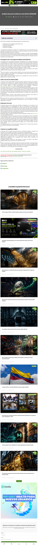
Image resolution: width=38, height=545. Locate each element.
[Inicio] (4, 543)
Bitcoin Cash (8, 151)
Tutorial (3, 28)
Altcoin (2, 151)
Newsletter (33, 544)
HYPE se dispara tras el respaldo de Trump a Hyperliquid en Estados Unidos (17, 445)
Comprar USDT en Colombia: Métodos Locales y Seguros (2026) (15, 387)
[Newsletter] (33, 543)
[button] (36, 38)
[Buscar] (11, 543)
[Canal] (26, 543)
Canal (26, 544)
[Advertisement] (19, 178)
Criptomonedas (15, 151)
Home (1, 28)
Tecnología (24, 151)
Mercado (19, 151)
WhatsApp (4, 166)
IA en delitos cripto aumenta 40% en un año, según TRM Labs (14, 329)
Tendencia (28, 151)
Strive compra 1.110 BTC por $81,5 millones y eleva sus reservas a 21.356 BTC (17, 212)
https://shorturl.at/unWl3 (18, 156)
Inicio (4, 544)
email (2, 537)
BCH (5, 151)
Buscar (12, 544)
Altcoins (28, 16)
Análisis (31, 16)
